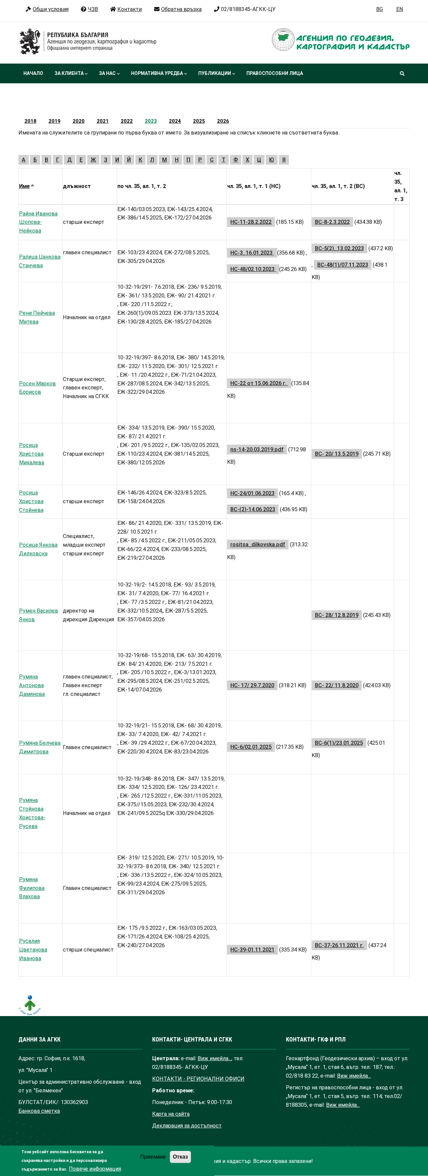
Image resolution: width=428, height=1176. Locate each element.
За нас (107, 73)
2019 (54, 121)
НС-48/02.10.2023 (253, 269)
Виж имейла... (214, 1058)
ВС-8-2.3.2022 (332, 222)
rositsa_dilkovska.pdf (257, 544)
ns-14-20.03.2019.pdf (257, 449)
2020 (79, 121)
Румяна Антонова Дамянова (32, 685)
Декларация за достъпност (187, 1125)
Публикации (214, 73)
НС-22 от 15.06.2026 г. (259, 383)
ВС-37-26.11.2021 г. (339, 945)
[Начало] (87, 41)
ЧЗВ (93, 9)
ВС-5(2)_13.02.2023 (339, 248)
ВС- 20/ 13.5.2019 (336, 454)
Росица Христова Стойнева (31, 501)
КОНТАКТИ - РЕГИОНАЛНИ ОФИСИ (198, 1079)
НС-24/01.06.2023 (252, 493)
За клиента (69, 73)
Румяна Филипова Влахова (31, 888)
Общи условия (51, 9)
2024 (175, 121)
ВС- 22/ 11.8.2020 (336, 685)
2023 (151, 121)
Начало (33, 73)
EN (399, 9)
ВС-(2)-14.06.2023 (252, 509)
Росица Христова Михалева (31, 454)
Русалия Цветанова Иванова (33, 950)
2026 (223, 121)
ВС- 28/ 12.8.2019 (336, 615)
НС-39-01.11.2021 (252, 949)
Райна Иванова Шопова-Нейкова (38, 222)
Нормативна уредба (157, 73)
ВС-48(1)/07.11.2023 (342, 265)
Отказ (180, 1157)
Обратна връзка (181, 9)
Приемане (153, 1157)
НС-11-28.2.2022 (251, 222)
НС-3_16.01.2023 (252, 253)
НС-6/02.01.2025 (251, 747)
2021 (103, 121)
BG (379, 9)
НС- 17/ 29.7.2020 (252, 685)
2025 (199, 121)
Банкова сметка (39, 1111)
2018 (30, 121)
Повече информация (95, 1169)
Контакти (129, 9)
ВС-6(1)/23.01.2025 (339, 743)
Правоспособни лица (274, 73)
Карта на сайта (171, 1114)
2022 (127, 121)
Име (27, 186)
